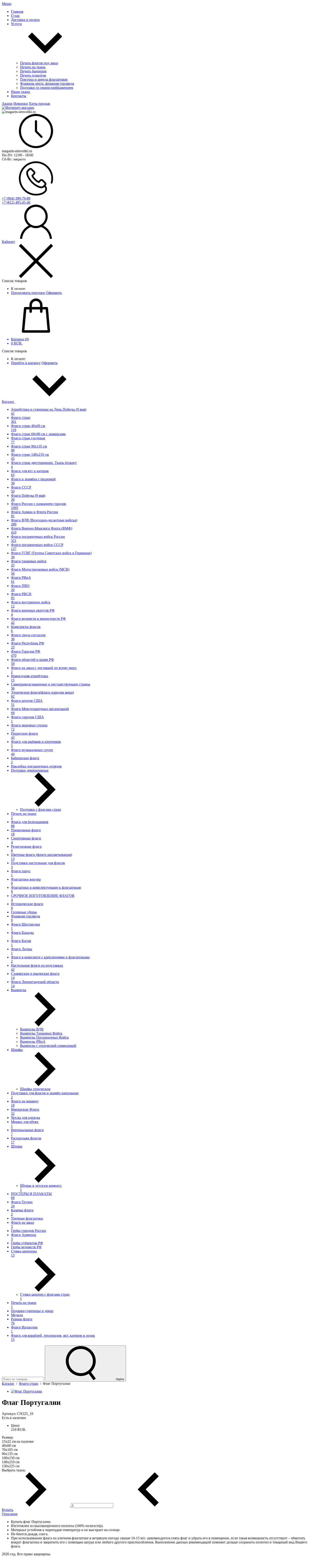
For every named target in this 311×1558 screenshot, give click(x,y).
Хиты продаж (39, 104)
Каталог (8, 402)
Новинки (20, 104)
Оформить (54, 293)
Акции (7, 104)
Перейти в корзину (26, 363)
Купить (7, 1510)
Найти (119, 1379)
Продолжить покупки (28, 293)
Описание (10, 1514)
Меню (6, 4)
